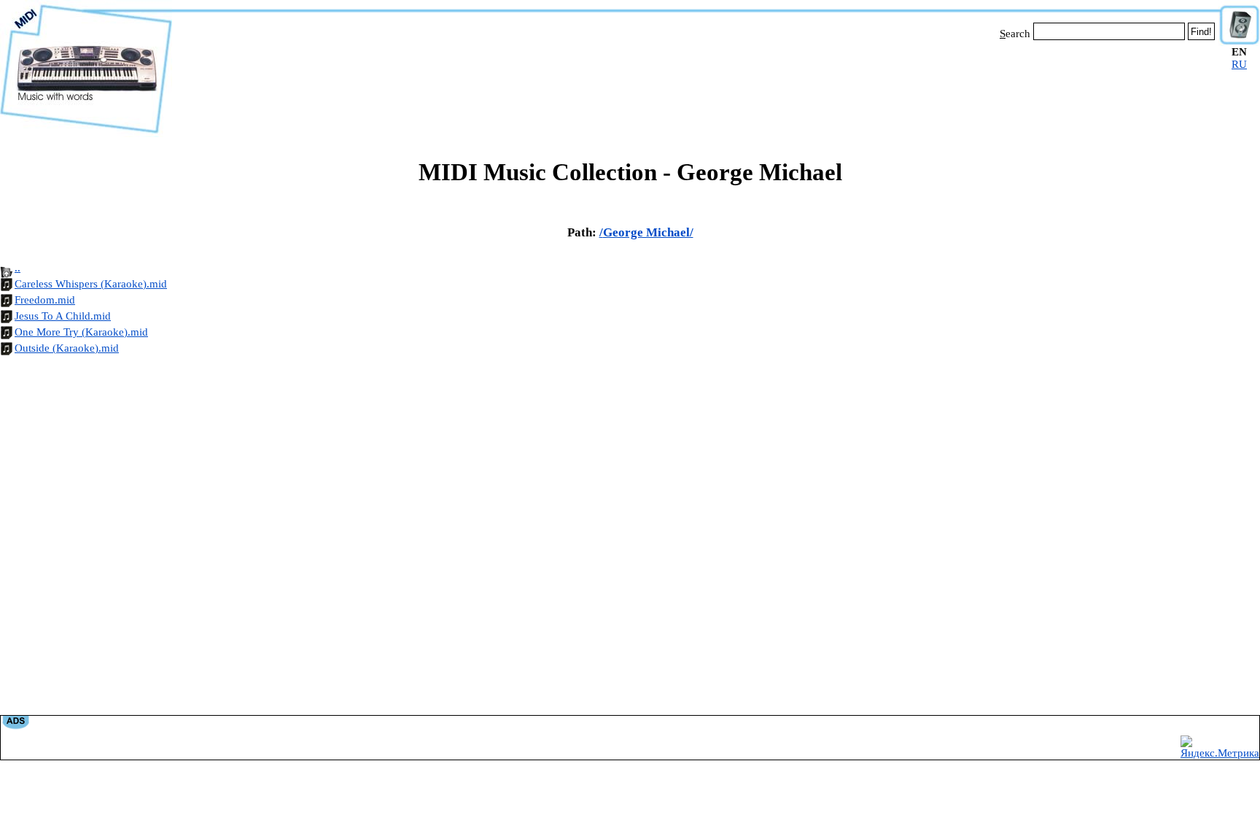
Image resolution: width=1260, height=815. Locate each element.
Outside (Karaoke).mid (67, 348)
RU (1239, 64)
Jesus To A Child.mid (63, 316)
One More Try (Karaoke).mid (81, 332)
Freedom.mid (45, 300)
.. (17, 268)
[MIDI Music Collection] (86, 133)
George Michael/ (648, 232)
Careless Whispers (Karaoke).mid (91, 284)
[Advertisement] (695, 86)
